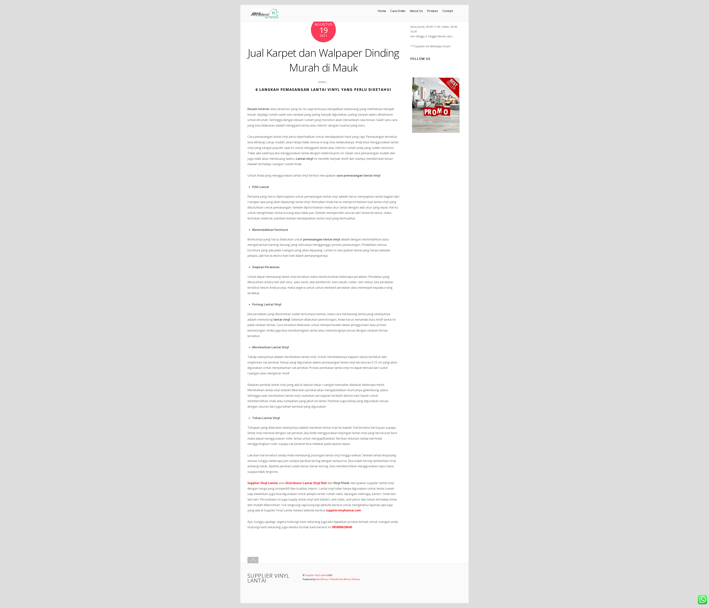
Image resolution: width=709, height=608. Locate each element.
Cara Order (398, 11)
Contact (447, 11)
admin (322, 82)
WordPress (322, 579)
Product (432, 11)
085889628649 (342, 527)
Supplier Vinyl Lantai (315, 575)
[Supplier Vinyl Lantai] (264, 17)
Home (382, 11)
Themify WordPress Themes (345, 579)
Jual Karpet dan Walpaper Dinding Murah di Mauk (323, 60)
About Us (416, 11)
